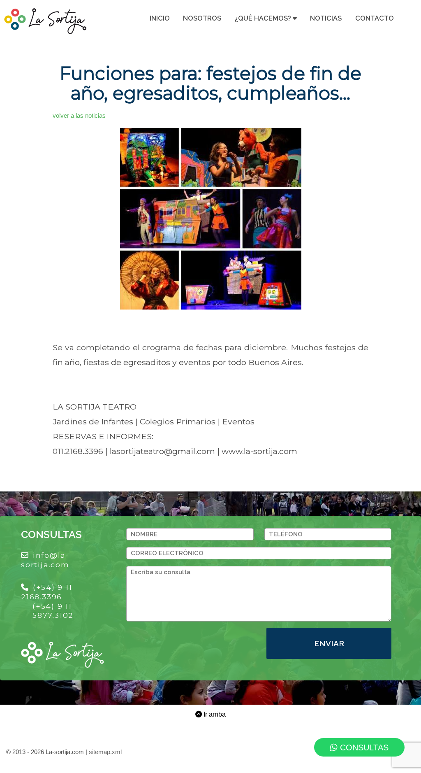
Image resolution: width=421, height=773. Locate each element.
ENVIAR (329, 643)
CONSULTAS (363, 747)
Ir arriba (214, 714)
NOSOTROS (202, 18)
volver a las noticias (79, 115)
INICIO (160, 18)
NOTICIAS (326, 18)
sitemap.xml (105, 752)
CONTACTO (374, 18)
